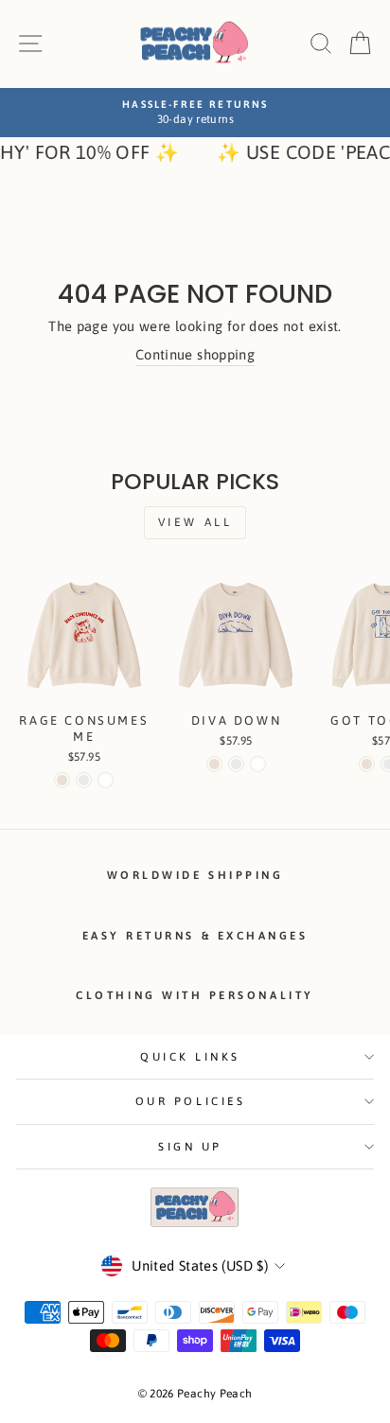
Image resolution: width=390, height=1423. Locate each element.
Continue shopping (195, 354)
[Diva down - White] (258, 764)
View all (195, 522)
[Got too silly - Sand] (367, 764)
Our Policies (190, 1101)
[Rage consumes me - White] (105, 780)
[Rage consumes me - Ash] (84, 780)
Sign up (190, 1146)
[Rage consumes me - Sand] (62, 780)
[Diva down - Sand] (214, 764)
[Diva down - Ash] (236, 764)
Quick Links (190, 1056)
